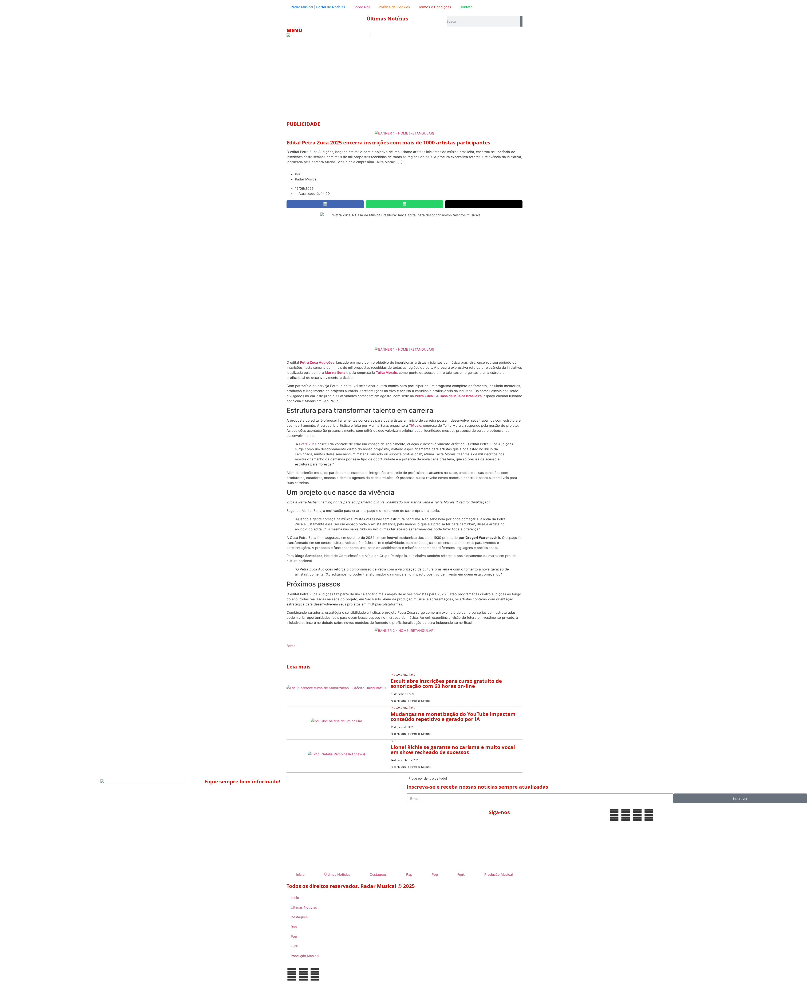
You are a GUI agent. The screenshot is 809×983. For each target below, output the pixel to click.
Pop (435, 874)
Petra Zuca (307, 444)
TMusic (415, 425)
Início (300, 874)
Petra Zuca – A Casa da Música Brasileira (448, 396)
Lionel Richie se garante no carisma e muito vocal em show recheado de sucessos (453, 750)
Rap (409, 874)
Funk (461, 874)
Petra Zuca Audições (317, 362)
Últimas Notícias (387, 18)
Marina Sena (335, 372)
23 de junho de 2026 (402, 694)
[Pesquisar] (521, 21)
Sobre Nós (362, 7)
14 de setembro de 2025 (405, 760)
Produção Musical (498, 874)
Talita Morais (386, 372)
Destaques (378, 874)
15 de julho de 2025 (402, 727)
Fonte (291, 646)
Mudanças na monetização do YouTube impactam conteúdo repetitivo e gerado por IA (453, 716)
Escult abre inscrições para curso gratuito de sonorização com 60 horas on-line (446, 683)
